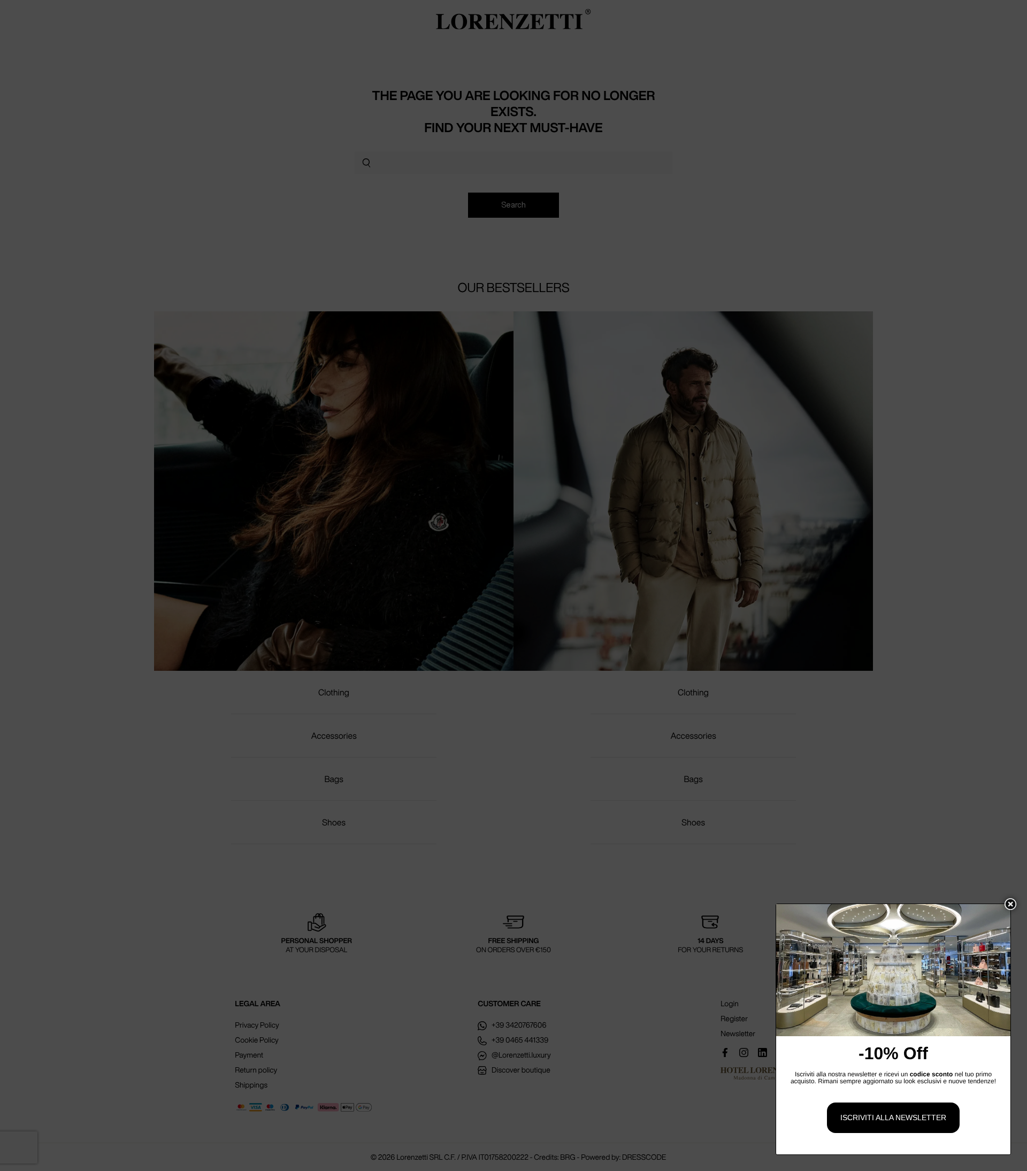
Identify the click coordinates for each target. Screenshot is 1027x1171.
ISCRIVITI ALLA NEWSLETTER (893, 1117)
